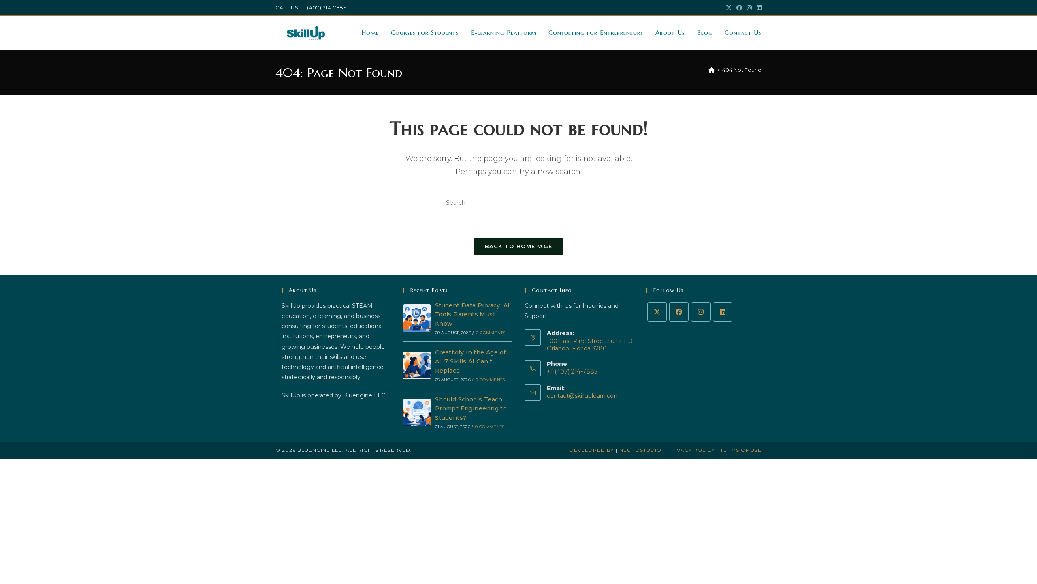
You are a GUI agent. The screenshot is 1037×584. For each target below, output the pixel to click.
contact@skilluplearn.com (583, 395)
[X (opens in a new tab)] (728, 8)
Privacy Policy (691, 450)
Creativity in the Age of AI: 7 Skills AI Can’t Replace (470, 361)
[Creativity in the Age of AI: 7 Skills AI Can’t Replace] (417, 365)
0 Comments (490, 332)
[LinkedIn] (722, 312)
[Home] (711, 70)
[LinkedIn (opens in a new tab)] (758, 8)
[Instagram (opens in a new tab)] (749, 8)
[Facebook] (679, 312)
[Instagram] (701, 312)
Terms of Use (741, 450)
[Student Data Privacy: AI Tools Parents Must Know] (417, 318)
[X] (657, 312)
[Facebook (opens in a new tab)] (739, 8)
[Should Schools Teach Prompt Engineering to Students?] (417, 412)
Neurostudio (640, 450)
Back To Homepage (519, 246)
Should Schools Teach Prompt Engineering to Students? (471, 408)
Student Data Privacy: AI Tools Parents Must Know (472, 314)
